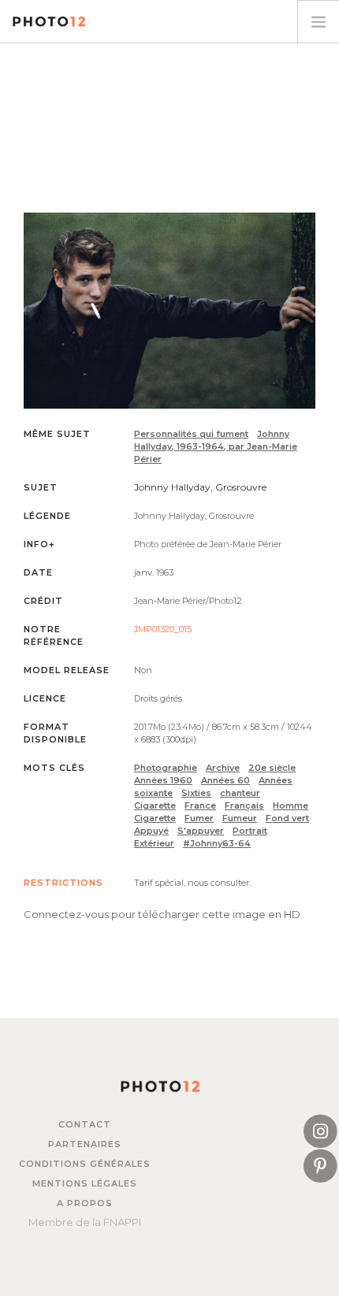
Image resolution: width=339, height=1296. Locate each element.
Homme (290, 805)
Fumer (199, 818)
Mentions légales (84, 1183)
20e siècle (272, 767)
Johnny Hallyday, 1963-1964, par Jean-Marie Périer (215, 446)
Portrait (250, 830)
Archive (223, 767)
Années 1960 (163, 780)
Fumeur (239, 818)
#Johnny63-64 (217, 843)
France (200, 805)
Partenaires (84, 1144)
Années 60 (225, 780)
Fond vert (287, 818)
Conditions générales (85, 1163)
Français (244, 805)
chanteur (240, 792)
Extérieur (154, 843)
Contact (84, 1124)
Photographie (165, 767)
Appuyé (151, 830)
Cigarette (155, 805)
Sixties (196, 792)
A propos (85, 1203)
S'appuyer (200, 830)
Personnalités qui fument (191, 433)
